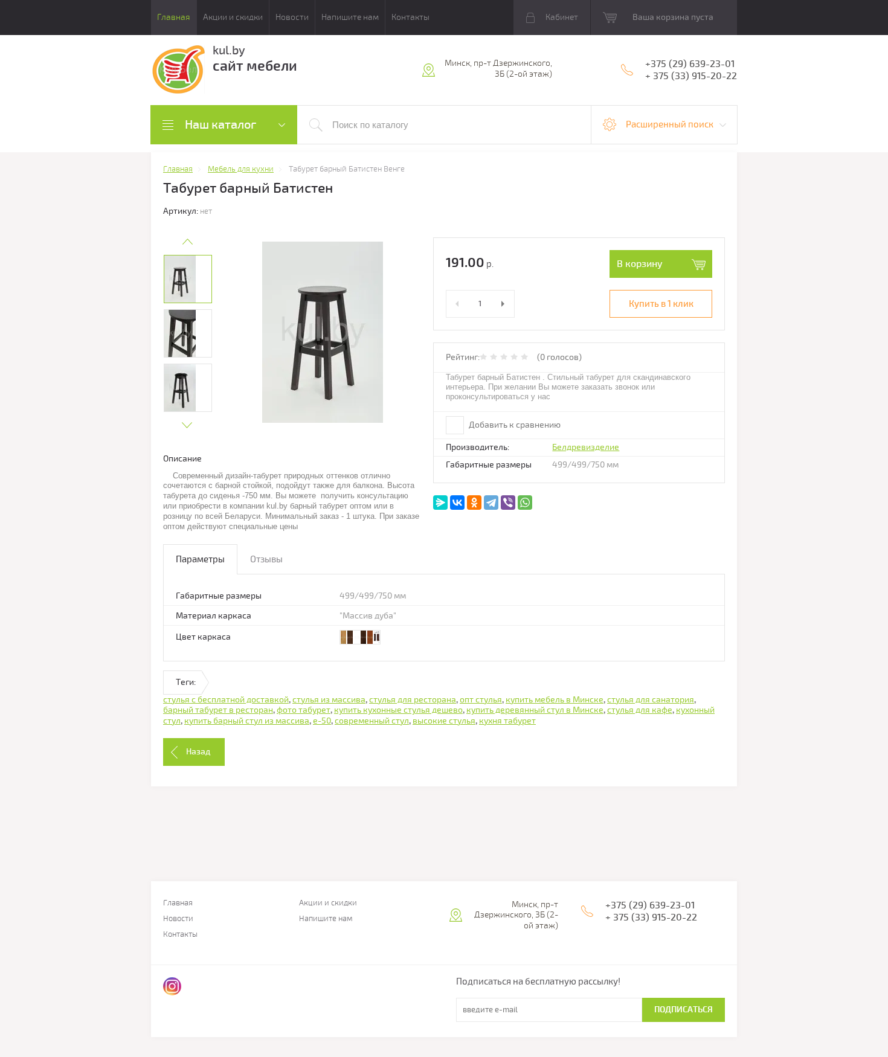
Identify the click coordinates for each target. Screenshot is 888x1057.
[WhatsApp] (525, 502)
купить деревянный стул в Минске (534, 710)
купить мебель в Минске (554, 700)
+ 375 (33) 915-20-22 (691, 76)
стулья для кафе (639, 710)
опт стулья (481, 700)
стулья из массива (328, 700)
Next (187, 425)
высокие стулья (444, 721)
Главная (173, 17)
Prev (187, 242)
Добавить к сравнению (514, 425)
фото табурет (303, 710)
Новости (292, 17)
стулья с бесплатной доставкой (226, 700)
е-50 (322, 721)
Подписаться (683, 1009)
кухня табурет (507, 721)
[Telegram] (491, 502)
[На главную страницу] (178, 71)
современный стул (372, 721)
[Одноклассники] (474, 502)
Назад (198, 752)
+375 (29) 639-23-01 (690, 64)
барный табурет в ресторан (218, 710)
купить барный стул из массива (246, 721)
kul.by (229, 50)
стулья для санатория (650, 700)
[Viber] (508, 502)
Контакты (410, 17)
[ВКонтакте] (457, 502)
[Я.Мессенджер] (440, 502)
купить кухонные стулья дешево (398, 710)
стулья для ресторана (412, 700)
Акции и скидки (233, 17)
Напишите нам (350, 17)
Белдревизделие (585, 447)
